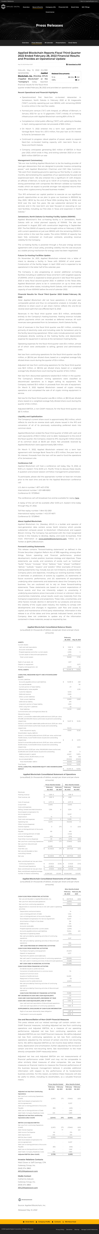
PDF (78, 77)
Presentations (61, 43)
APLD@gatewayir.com (28, 1171)
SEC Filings (86, 7)
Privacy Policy (60, 1229)
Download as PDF (74, 64)
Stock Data (75, 7)
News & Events (37, 7)
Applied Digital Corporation (13, 1229)
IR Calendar (49, 43)
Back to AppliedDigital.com (89, 1)
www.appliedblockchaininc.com (53, 539)
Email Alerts (72, 43)
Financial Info (63, 7)
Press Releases (37, 43)
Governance (50, 12)
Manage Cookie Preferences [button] (89, 1229)
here (77, 498)
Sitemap (76, 1229)
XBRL (54, 80)
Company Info (51, 7)
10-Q (53, 77)
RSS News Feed (70, 1222)
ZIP (78, 80)
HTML (72, 77)
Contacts (57, 1222)
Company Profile (44, 1222)
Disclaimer (69, 1229)
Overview (26, 7)
